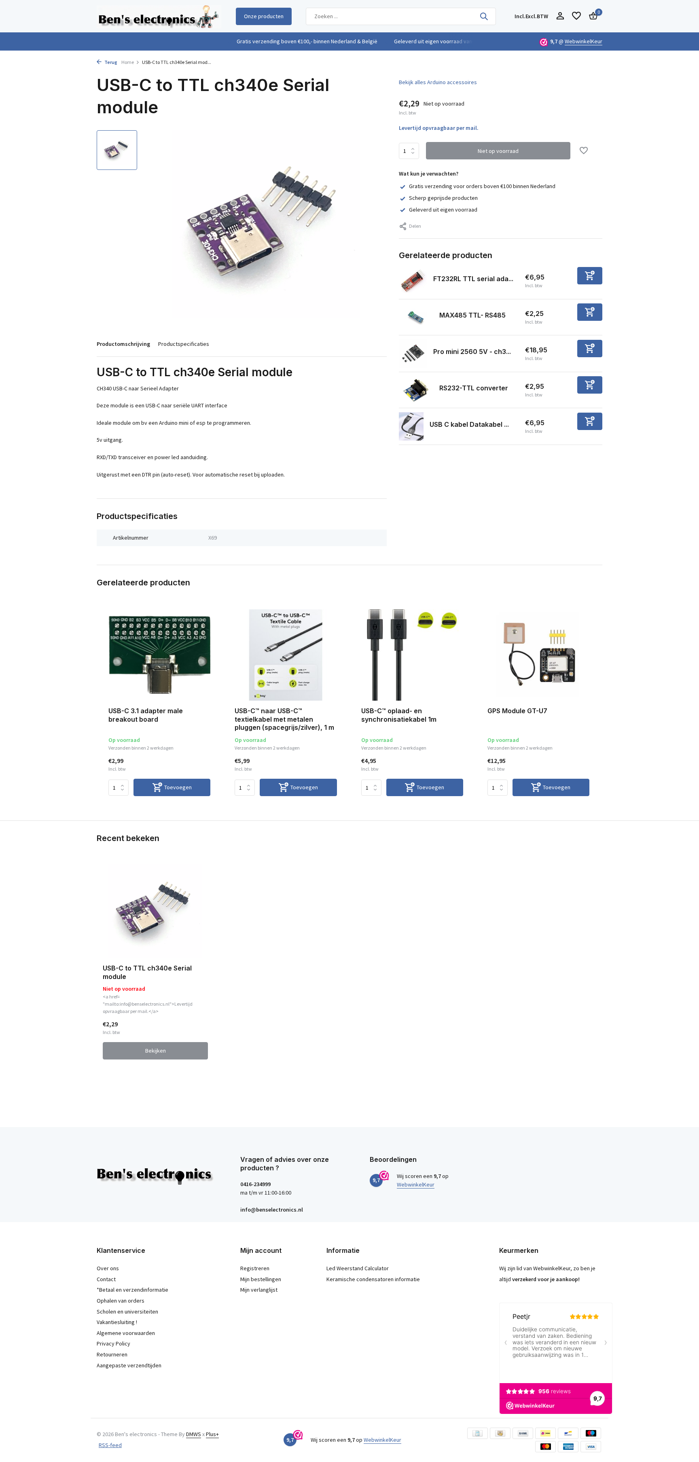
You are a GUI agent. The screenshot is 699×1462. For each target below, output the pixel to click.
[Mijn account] (560, 16)
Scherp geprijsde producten (443, 197)
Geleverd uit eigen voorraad (443, 209)
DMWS (193, 1434)
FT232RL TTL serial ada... (473, 279)
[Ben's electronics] (159, 16)
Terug (110, 62)
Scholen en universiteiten (127, 1311)
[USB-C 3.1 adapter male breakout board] (159, 655)
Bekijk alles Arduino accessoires (438, 82)
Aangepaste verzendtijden (129, 1365)
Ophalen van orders (120, 1300)
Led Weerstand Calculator (357, 1268)
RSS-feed (110, 1445)
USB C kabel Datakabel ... (469, 424)
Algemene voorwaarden (126, 1333)
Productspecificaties (183, 343)
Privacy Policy (113, 1343)
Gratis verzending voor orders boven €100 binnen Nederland (482, 186)
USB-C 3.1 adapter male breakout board (145, 715)
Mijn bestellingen (260, 1279)
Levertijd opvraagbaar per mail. (439, 127)
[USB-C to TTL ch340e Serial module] (155, 911)
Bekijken (155, 1050)
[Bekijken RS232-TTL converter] (416, 390)
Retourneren (112, 1354)
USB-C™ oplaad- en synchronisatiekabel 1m (398, 715)
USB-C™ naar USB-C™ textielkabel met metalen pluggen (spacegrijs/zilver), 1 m (284, 719)
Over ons (108, 1268)
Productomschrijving (123, 343)
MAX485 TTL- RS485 (472, 315)
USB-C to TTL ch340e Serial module (147, 972)
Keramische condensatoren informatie (373, 1279)
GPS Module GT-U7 (517, 711)
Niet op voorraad (498, 151)
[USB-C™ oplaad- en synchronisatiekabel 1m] (412, 655)
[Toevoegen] (589, 275)
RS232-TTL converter (473, 388)
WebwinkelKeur (583, 41)
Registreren (254, 1268)
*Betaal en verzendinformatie (132, 1289)
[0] (591, 16)
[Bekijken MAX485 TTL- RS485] (416, 317)
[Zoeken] (484, 16)
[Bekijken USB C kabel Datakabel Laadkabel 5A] (411, 426)
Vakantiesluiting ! (117, 1322)
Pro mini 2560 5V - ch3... (472, 351)
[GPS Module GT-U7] (538, 655)
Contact (106, 1279)
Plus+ (212, 1434)
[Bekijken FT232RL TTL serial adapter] (413, 281)
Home (127, 62)
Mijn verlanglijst (258, 1289)
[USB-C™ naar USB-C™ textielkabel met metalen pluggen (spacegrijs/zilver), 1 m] (286, 655)
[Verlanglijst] (576, 16)
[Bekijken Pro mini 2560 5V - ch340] (413, 353)
